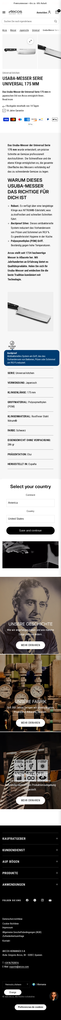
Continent (30, 495)
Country (30, 511)
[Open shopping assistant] (53, 996)
